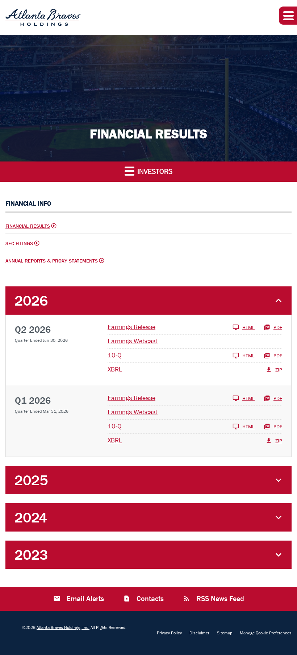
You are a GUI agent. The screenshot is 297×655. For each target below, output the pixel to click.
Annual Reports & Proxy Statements (51, 260)
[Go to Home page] (43, 17)
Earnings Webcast (133, 341)
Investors (153, 171)
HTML (248, 327)
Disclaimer (199, 633)
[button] (288, 16)
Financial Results (27, 226)
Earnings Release (131, 327)
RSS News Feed (219, 598)
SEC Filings (19, 243)
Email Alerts (84, 598)
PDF (277, 327)
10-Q (114, 355)
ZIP (278, 369)
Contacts (149, 598)
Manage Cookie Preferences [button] (266, 633)
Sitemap (224, 633)
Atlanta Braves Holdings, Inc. (63, 627)
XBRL (115, 369)
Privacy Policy (169, 633)
